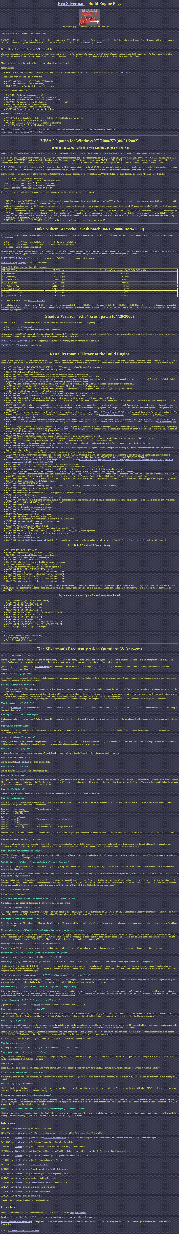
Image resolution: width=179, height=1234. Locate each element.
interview (18, 1129)
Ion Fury (20, 72)
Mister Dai (35, 1187)
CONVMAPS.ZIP (66, 885)
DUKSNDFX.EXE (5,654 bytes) (15, 258)
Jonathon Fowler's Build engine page (16, 1221)
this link (37, 1005)
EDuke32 (126, 72)
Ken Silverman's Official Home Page (23, 1231)
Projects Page (15, 793)
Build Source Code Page (19, 753)
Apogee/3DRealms (37, 49)
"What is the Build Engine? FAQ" (23, 1217)
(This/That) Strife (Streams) (55, 1138)
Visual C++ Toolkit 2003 (104, 1032)
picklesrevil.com (44, 1191)
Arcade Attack (36, 1196)
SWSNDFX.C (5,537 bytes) (13, 345)
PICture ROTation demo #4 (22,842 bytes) (111, 412)
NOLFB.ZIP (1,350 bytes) (12, 167)
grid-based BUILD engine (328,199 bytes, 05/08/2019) (70, 429)
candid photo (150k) (36, 471)
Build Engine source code (36, 540)
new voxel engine (42, 666)
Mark (140, 438)
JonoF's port (87, 72)
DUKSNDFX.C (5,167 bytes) (13, 263)
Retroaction (49, 1182)
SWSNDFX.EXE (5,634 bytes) (14, 341)
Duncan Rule (36, 1182)
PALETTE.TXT (22, 762)
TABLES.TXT (21, 771)
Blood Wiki (51, 1178)
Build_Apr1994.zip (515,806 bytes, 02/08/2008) (85, 474)
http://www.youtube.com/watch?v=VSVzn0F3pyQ (22, 132)
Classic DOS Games (39, 1164)
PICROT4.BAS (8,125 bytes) (111, 414)
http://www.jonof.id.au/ (92, 42)
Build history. (16, 708)
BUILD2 (42, 33)
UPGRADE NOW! (36, 300)
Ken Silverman (71, 3)
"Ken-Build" (56, 957)
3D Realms (35, 1173)
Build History (71, 719)
